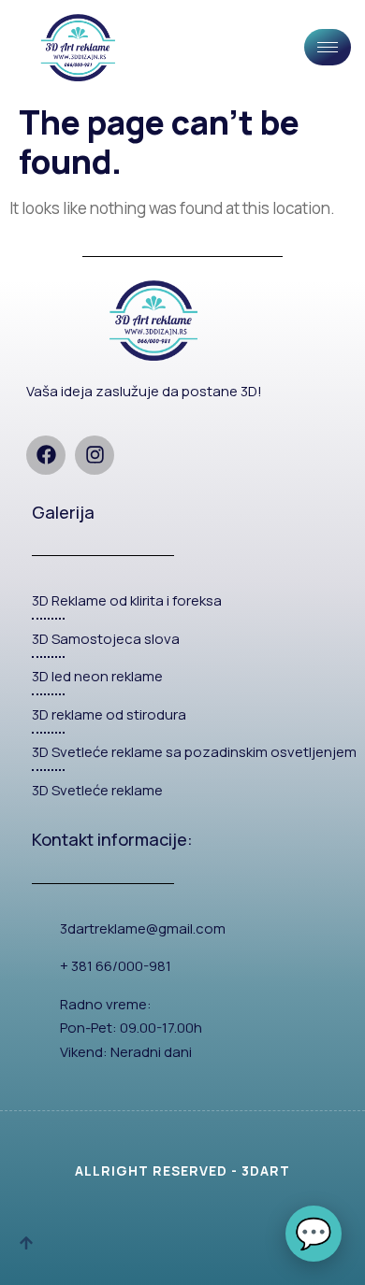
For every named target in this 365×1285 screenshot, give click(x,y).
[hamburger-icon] (327, 47)
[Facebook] (46, 455)
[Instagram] (94, 455)
